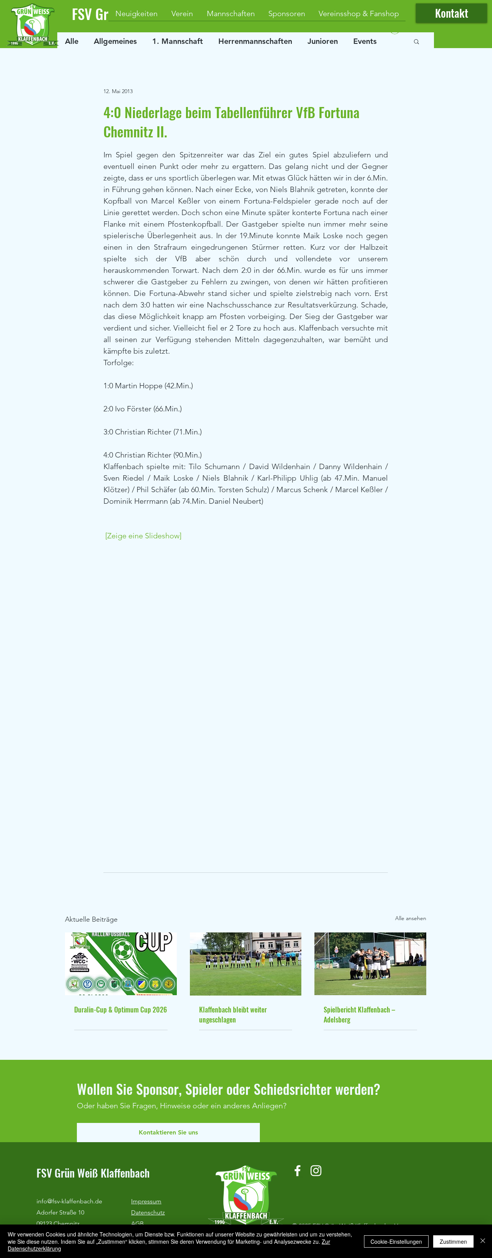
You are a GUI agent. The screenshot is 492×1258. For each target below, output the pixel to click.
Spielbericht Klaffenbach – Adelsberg (359, 1014)
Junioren (323, 41)
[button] (416, 41)
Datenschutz (148, 1212)
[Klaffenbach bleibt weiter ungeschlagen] (246, 964)
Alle (71, 41)
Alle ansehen (410, 918)
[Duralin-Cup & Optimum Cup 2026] (121, 963)
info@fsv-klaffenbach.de (69, 1201)
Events (365, 41)
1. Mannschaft (177, 41)
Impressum (146, 1201)
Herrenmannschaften (255, 41)
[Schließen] (482, 1241)
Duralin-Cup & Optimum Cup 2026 (120, 1009)
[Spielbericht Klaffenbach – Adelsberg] (370, 963)
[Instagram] (316, 1170)
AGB (137, 1223)
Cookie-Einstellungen (396, 1241)
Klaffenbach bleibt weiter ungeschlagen (233, 1014)
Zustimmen (453, 1241)
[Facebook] (297, 1170)
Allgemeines (115, 41)
